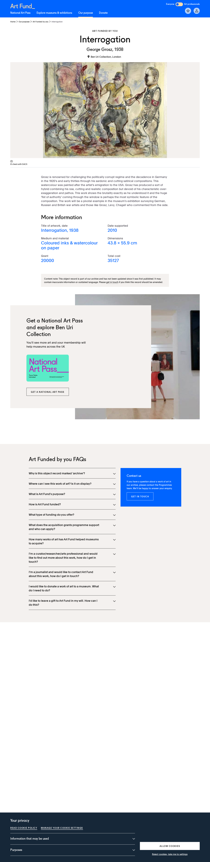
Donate (103, 13)
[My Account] (197, 11)
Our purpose (85, 13)
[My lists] (188, 11)
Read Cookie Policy (23, 827)
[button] (47, 392)
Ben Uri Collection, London (106, 56)
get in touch (112, 282)
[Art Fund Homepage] (22, 5)
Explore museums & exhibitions (54, 13)
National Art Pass (20, 13)
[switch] (179, 4)
